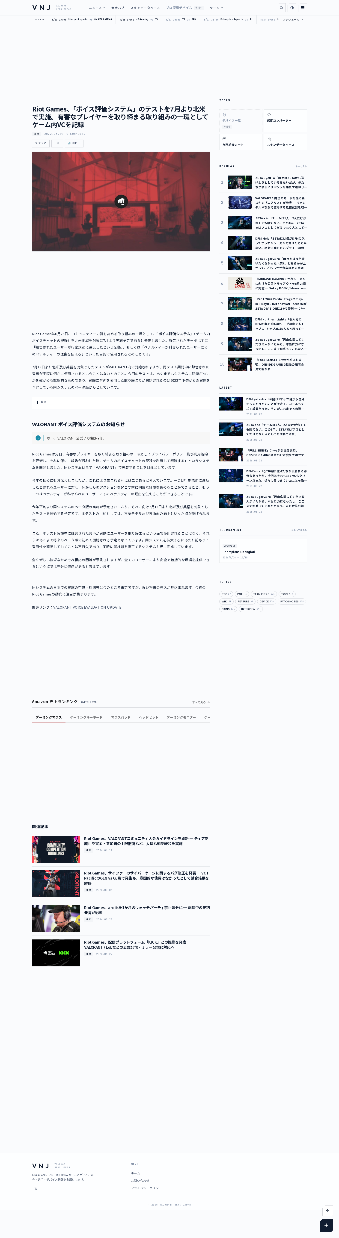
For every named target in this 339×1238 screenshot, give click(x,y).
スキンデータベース (145, 7)
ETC (226, 594)
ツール (215, 7)
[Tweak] (326, 1225)
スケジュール (293, 20)
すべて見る (199, 702)
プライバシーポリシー (146, 1188)
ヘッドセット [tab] (148, 717)
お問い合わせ (140, 1180)
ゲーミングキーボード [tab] (86, 717)
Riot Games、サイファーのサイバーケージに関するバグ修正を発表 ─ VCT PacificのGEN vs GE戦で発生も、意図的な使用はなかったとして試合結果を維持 (146, 878)
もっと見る (301, 166)
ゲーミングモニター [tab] (181, 717)
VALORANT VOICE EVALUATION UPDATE (87, 607)
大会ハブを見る (299, 530)
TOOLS (287, 594)
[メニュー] (302, 7)
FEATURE (245, 601)
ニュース (95, 7)
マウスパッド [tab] (121, 717)
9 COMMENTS (75, 134)
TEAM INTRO (263, 594)
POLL (242, 594)
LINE (57, 143)
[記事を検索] (281, 7)
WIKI (226, 601)
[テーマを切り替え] (292, 7)
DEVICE (267, 601)
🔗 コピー (74, 143)
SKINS (228, 609)
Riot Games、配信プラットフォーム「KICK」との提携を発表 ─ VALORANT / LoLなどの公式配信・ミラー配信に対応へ (137, 944)
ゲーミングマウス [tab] (49, 717)
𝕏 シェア (40, 143)
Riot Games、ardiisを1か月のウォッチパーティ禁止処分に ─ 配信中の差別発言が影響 (147, 910)
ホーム (135, 1173)
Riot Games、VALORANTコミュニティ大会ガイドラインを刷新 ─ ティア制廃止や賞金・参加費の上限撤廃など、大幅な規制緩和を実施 (146, 841)
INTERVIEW (250, 609)
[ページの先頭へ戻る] (327, 1210)
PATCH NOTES (292, 601)
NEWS (36, 133)
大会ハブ (118, 7)
